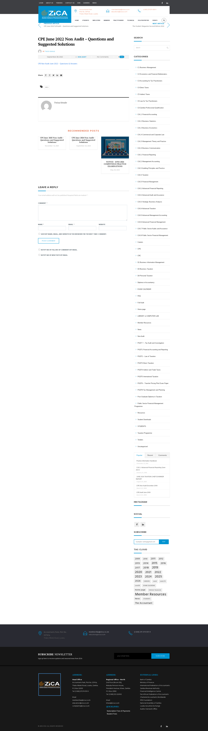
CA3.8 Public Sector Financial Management (153, 235)
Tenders (59, 3)
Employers (96, 20)
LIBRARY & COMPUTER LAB (148, 316)
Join (78, 3)
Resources (141, 413)
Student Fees (112, 714)
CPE (139, 249)
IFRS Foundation (146, 700)
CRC (139, 256)
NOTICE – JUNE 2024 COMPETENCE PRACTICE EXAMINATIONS (115, 164)
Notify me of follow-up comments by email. (59, 250)
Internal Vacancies (155, 590)
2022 (47, 87)
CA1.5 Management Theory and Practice (152, 141)
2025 (158, 576)
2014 (145, 563)
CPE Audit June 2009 (143, 492)
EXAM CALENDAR (144, 289)
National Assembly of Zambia (150, 703)
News (139, 329)
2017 (137, 568)
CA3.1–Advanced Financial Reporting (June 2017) (150, 469)
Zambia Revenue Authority (149, 688)
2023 (138, 576)
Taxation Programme (145, 433)
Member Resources (144, 323)
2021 (148, 572)
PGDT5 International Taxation (148, 376)
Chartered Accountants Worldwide (153, 697)
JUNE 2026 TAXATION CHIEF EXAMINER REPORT (150, 478)
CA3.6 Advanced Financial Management (152, 222)
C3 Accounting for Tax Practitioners (150, 81)
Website (102, 224)
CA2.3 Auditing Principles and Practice (151, 168)
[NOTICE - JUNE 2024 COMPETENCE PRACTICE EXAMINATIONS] (115, 148)
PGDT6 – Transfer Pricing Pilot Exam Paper (153, 383)
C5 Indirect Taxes (144, 94)
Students (85, 20)
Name (41, 224)
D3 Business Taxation (145, 269)
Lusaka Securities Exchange (150, 706)
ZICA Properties (143, 20)
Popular (139, 455)
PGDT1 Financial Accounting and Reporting (153, 350)
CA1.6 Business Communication (149, 148)
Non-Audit (82, 57)
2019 (155, 568)
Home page (142, 309)
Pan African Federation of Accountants (154, 694)
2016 (163, 563)
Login (41, 3)
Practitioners (118, 20)
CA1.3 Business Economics (147, 128)
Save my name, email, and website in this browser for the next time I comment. (74, 234)
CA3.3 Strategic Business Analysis (150, 202)
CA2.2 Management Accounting (149, 161)
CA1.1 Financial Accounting (147, 114)
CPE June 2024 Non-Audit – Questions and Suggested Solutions (83, 139)
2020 (138, 572)
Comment (42, 203)
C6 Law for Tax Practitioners (147, 101)
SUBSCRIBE (160, 656)
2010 (145, 558)
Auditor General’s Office (148, 709)
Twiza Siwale (50, 51)
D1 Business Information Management (151, 262)
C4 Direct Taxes (143, 87)
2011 (153, 559)
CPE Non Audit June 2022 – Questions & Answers (57, 63)
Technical (130, 20)
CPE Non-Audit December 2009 (146, 486)
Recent (150, 455)
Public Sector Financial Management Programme (148, 405)
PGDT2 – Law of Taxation (147, 356)
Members (107, 20)
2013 (137, 563)
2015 (154, 563)
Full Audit (141, 303)
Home (77, 20)
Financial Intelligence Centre (150, 691)
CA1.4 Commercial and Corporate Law (151, 135)
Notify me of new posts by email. (54, 255)
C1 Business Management (147, 67)
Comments (162, 455)
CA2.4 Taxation (143, 175)
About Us (49, 3)
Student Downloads (144, 419)
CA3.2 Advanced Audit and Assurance (151, 195)
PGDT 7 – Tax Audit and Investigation (151, 343)
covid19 (137, 586)
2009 (137, 558)
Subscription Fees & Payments (118, 711)
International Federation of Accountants (155, 685)
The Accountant (143, 603)
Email (71, 224)
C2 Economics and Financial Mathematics (152, 74)
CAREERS (147, 581)
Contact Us (69, 3)
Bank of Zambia (145, 679)
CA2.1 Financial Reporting (147, 155)
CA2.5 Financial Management (148, 182)
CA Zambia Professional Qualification (151, 108)
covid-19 (163, 581)
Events (155, 20)
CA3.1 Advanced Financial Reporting (150, 188)
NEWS (94, 3)
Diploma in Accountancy (146, 282)
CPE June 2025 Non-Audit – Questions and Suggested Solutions (52, 139)
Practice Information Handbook (146, 461)
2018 (146, 568)
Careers (86, 3)
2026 (137, 581)
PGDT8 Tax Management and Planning (151, 390)
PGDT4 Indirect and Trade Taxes (149, 370)
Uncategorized (143, 446)
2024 (148, 577)
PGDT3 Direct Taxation (146, 363)
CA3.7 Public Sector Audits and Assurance (152, 229)
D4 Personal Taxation (145, 276)
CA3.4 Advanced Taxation (147, 208)
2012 (161, 558)
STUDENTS (142, 426)
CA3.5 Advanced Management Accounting (152, 215)
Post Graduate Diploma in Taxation (150, 397)
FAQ (139, 296)
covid (155, 581)
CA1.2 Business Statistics (147, 121)
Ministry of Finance (147, 682)
